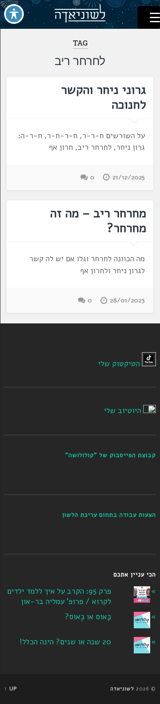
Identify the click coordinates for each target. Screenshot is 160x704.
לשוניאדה (122, 688)
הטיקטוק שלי (119, 363)
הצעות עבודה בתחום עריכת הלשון (109, 515)
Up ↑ (10, 688)
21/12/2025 (128, 177)
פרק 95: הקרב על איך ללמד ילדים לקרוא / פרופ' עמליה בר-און (59, 596)
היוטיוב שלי (122, 410)
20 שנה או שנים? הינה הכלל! (65, 642)
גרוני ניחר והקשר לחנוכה (103, 97)
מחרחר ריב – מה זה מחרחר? (98, 221)
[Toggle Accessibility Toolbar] (14, 14)
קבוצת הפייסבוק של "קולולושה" (110, 455)
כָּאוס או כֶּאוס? (88, 616)
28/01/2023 (127, 300)
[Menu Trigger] (148, 17)
